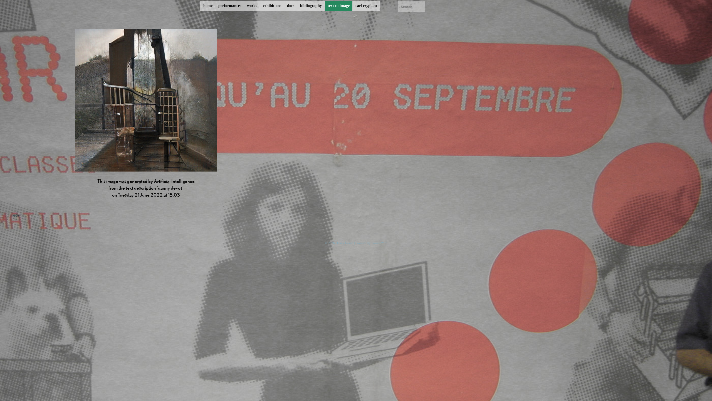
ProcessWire (379, 243)
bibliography (311, 6)
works (252, 6)
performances (229, 6)
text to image (339, 6)
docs (290, 6)
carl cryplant (366, 6)
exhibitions (272, 6)
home (207, 6)
